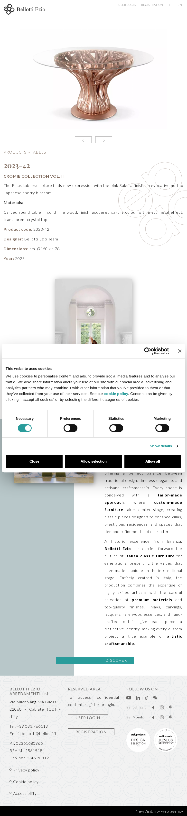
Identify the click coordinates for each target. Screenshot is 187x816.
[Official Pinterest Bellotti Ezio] (171, 707)
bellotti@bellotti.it (39, 733)
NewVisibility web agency (159, 811)
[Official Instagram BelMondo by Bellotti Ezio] (162, 717)
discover (116, 660)
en (180, 4)
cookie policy (116, 394)
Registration (152, 4)
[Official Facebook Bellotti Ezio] (153, 707)
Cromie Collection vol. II (34, 176)
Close (34, 461)
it (170, 4)
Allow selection (94, 461)
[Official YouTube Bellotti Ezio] (128, 697)
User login (127, 4)
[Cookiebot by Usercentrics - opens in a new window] (147, 351)
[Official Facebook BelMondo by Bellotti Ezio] (153, 717)
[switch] (70, 428)
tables (38, 152)
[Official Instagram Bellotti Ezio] (162, 707)
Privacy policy (26, 770)
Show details (161, 446)
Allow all (152, 461)
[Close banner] (179, 351)
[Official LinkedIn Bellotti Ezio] (138, 697)
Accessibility (25, 793)
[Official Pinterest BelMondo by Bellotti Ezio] (171, 717)
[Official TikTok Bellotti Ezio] (146, 697)
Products (15, 152)
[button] (83, 140)
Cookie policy (26, 781)
